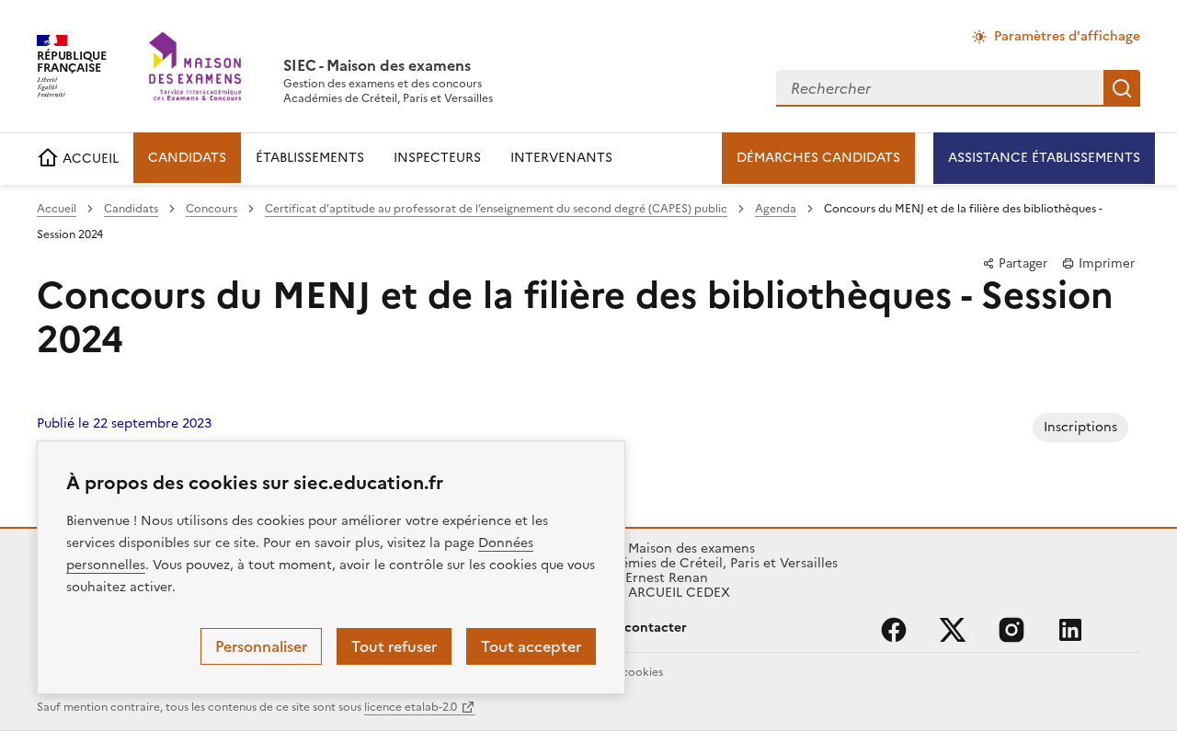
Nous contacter (637, 627)
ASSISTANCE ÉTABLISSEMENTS (1044, 157)
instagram (1011, 630)
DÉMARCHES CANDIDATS (818, 157)
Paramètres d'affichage (1067, 36)
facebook (894, 630)
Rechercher (1121, 88)
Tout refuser (394, 646)
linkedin (1070, 630)
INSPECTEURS (437, 157)
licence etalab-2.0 (410, 707)
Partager (1021, 263)
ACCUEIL (89, 158)
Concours (211, 208)
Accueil (56, 208)
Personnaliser (261, 646)
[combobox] (939, 88)
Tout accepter (531, 646)
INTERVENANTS (561, 157)
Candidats (131, 208)
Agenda (775, 208)
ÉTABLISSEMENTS (310, 157)
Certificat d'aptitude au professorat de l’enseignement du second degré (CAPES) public (496, 208)
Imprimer (1105, 263)
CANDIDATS (187, 157)
